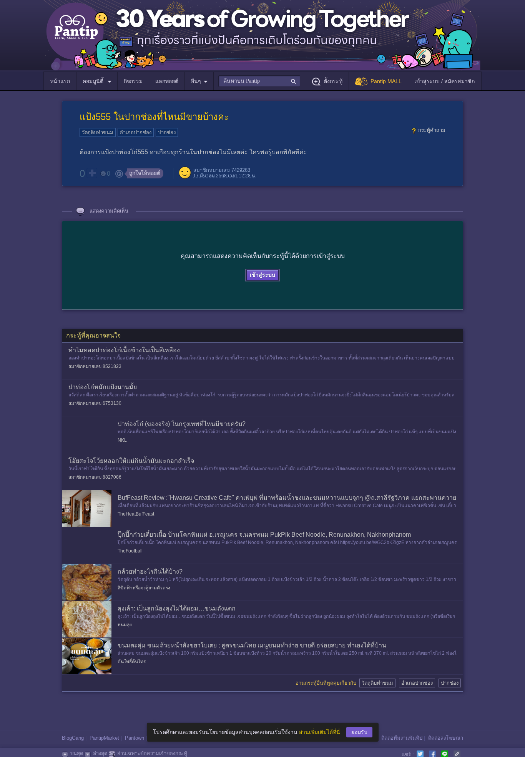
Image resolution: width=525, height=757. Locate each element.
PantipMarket (104, 738)
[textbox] (259, 81)
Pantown (134, 738)
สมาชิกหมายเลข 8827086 (94, 477)
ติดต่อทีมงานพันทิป (401, 738)
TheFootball (130, 551)
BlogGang (73, 738)
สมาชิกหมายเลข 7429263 (221, 170)
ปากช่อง (167, 132)
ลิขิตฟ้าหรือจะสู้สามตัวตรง (144, 588)
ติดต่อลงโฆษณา (445, 738)
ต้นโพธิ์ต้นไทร (132, 661)
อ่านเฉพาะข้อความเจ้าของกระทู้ (152, 753)
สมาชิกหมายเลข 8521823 (94, 366)
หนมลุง (125, 624)
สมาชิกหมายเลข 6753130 (94, 403)
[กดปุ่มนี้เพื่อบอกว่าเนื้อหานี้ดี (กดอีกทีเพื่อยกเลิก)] (91, 173)
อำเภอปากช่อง (135, 132)
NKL (122, 440)
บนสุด (76, 753)
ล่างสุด (100, 753)
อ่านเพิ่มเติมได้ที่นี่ (319, 732)
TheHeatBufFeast (136, 514)
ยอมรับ (359, 732)
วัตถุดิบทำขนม (97, 132)
